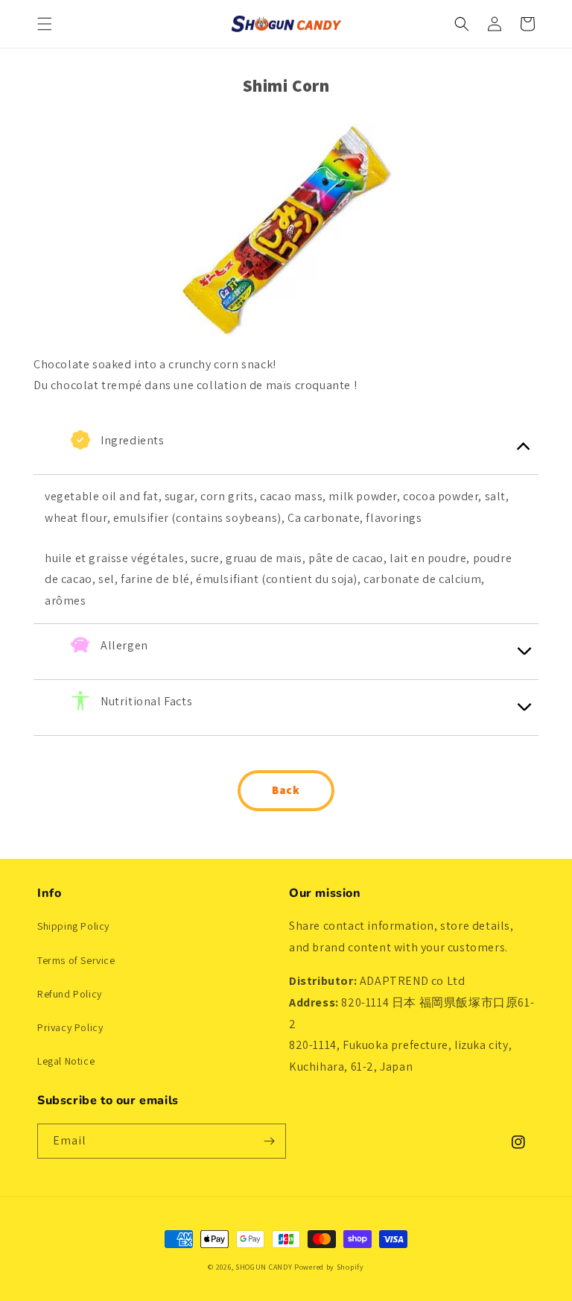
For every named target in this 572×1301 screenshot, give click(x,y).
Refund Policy (69, 994)
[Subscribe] (268, 1141)
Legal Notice (66, 1061)
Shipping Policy (73, 926)
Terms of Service (76, 960)
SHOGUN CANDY (263, 1267)
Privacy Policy (70, 1027)
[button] (44, 23)
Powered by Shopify (329, 1267)
